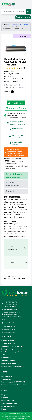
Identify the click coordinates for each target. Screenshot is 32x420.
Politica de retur (7, 349)
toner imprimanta (11, 164)
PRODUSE (11, 25)
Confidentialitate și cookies (11, 346)
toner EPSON (17, 161)
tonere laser (9, 166)
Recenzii (10, 191)
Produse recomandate (12, 184)
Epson (12, 71)
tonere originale (21, 166)
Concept (4, 398)
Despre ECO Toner (8, 406)
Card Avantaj (6, 379)
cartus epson (16, 159)
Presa (3, 409)
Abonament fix (7, 376)
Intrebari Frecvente (8, 363)
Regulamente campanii (10, 352)
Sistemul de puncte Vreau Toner (13, 385)
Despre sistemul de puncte (17, 118)
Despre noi (5, 395)
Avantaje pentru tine (9, 403)
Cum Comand (6, 358)
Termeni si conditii (8, 360)
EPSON (18, 25)
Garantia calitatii (7, 400)
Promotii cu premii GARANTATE (13, 382)
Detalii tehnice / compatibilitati (14, 175)
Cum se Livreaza (7, 340)
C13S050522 (10, 169)
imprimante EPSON (11, 226)
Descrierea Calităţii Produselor (13, 366)
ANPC (3, 355)
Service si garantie (8, 343)
